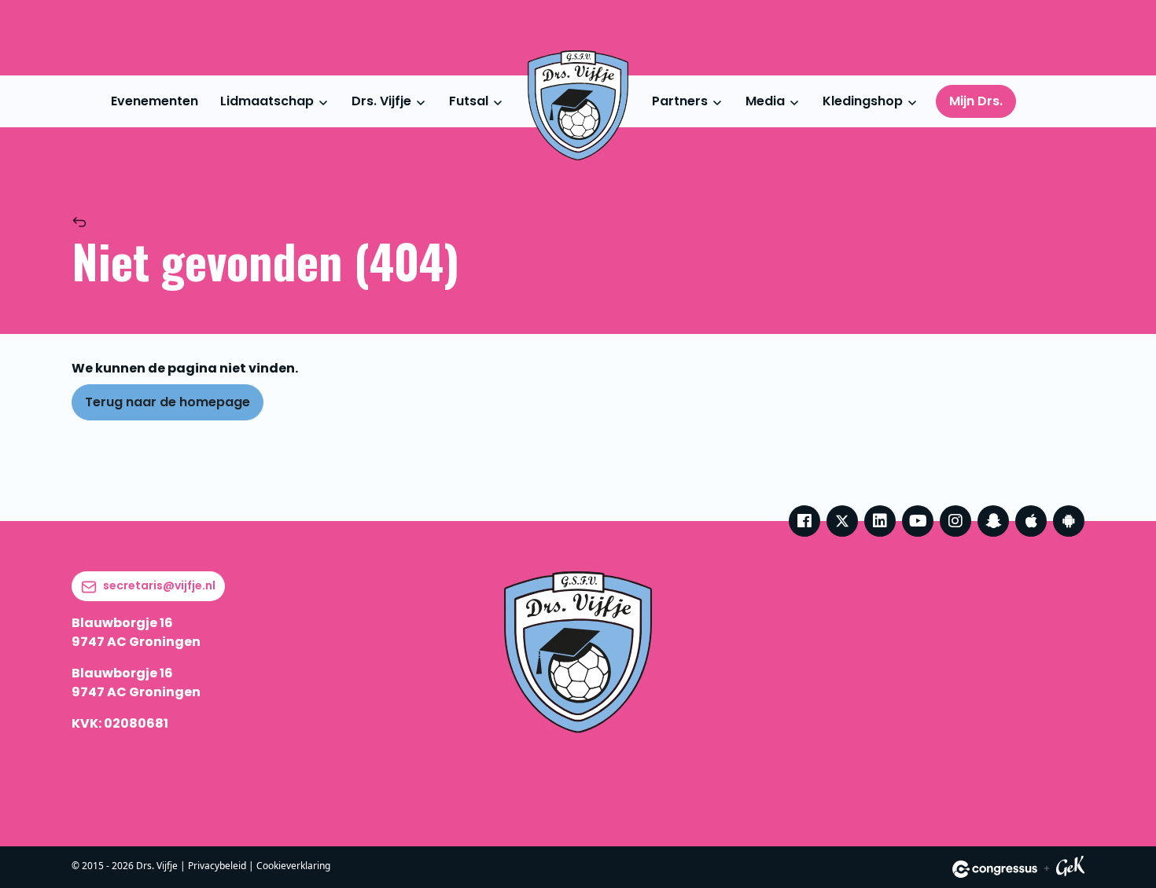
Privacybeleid (217, 865)
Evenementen (154, 101)
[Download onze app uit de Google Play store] (1068, 521)
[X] (842, 521)
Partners (680, 101)
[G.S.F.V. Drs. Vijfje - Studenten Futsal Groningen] (578, 105)
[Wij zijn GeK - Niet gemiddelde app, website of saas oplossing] (1070, 869)
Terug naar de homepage (167, 402)
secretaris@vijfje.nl (159, 585)
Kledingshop (863, 101)
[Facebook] (804, 521)
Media (765, 101)
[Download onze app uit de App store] (1031, 521)
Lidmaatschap (267, 101)
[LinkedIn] (880, 521)
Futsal (468, 101)
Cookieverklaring (293, 865)
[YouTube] (917, 521)
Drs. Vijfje (381, 101)
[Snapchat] (993, 521)
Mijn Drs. (976, 101)
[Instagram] (955, 521)
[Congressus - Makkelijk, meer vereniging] (994, 869)
